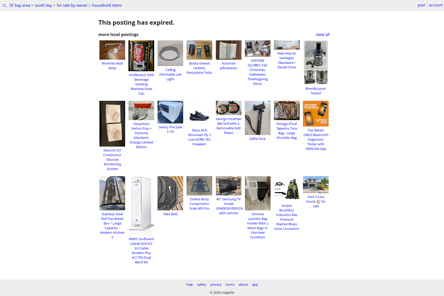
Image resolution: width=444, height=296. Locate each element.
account (436, 5)
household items (107, 5)
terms (230, 284)
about (243, 284)
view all (323, 34)
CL (5, 5)
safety (201, 284)
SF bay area (20, 5)
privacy (215, 284)
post (421, 5)
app (255, 284)
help (189, 284)
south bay (43, 5)
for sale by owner (72, 5)
